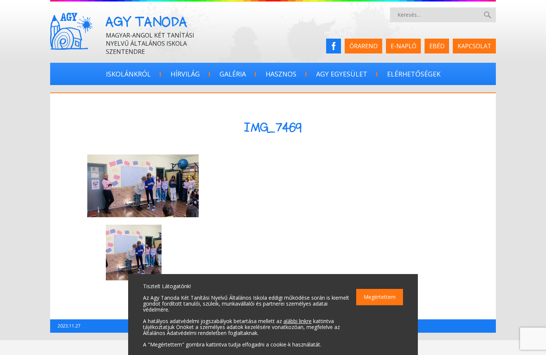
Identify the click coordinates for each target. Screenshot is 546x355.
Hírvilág (185, 73)
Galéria (233, 73)
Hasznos (281, 73)
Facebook (336, 46)
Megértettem (380, 296)
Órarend (364, 46)
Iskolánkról (128, 73)
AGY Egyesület (341, 73)
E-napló (403, 46)
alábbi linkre (297, 321)
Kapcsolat (474, 46)
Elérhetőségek (414, 73)
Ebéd (437, 46)
